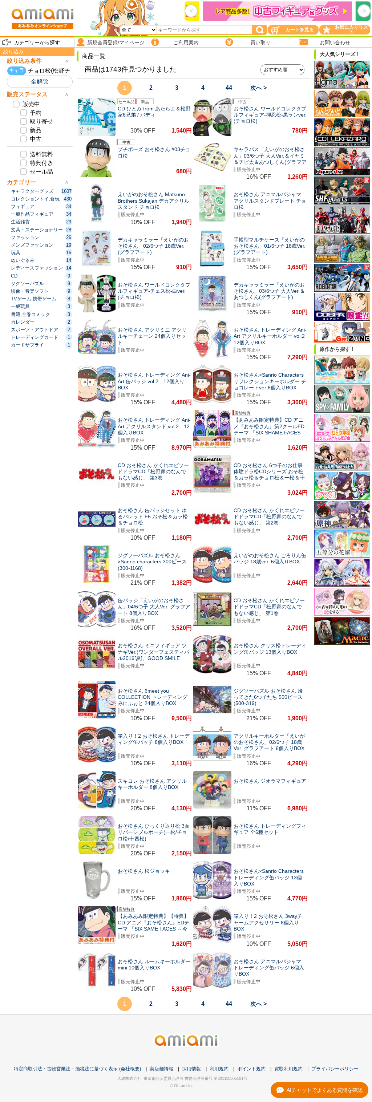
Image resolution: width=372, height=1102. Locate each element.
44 (229, 88)
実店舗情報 (161, 1068)
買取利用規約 (288, 1068)
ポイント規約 (251, 1068)
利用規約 (219, 1068)
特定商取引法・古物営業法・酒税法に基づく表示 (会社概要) (77, 1068)
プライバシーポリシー (335, 1068)
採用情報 (191, 1068)
